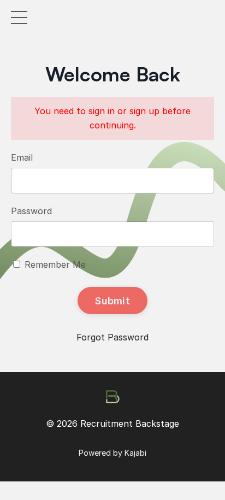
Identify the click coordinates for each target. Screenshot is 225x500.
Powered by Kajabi (112, 452)
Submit (112, 301)
